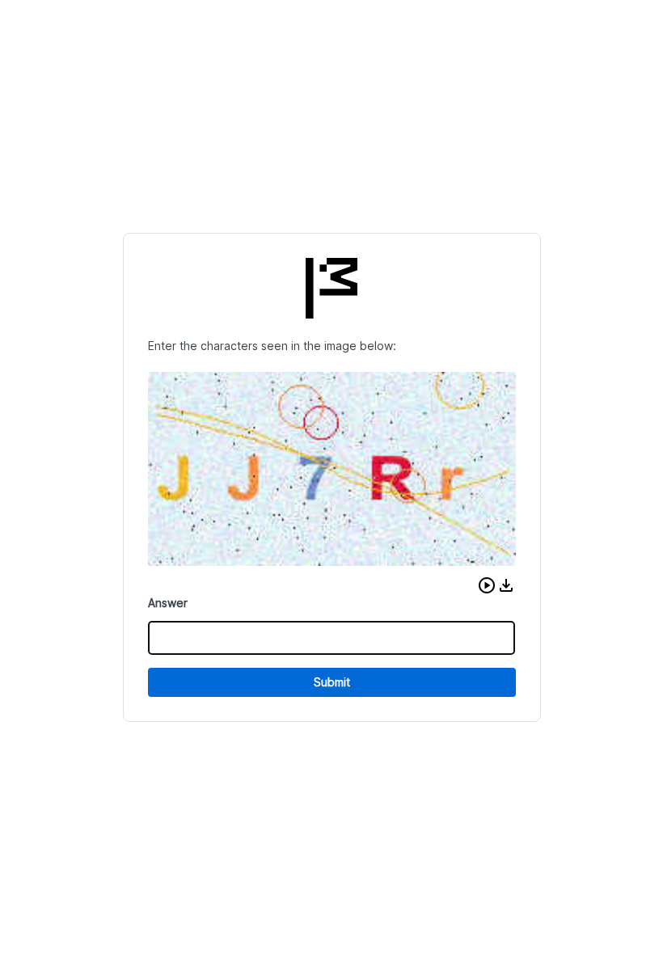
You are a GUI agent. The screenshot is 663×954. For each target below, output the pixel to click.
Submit (332, 682)
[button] (486, 585)
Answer (168, 603)
